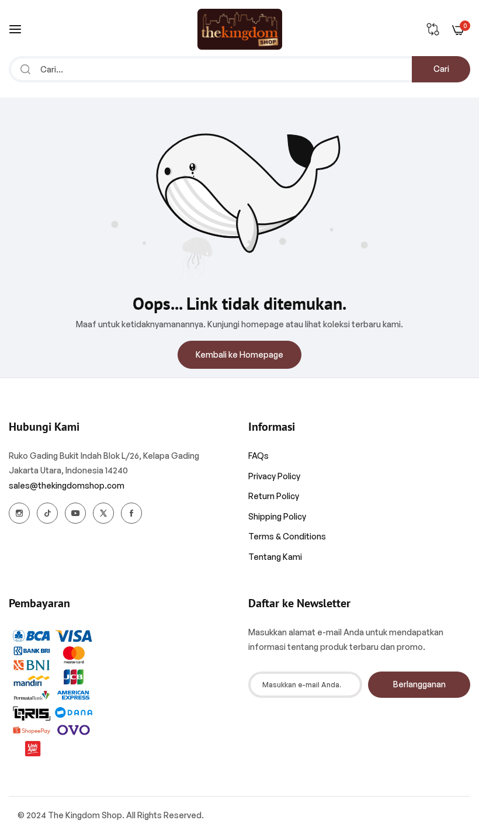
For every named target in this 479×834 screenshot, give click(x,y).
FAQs (258, 456)
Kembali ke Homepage (239, 354)
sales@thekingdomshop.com (66, 485)
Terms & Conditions (287, 536)
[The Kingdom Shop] (239, 29)
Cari (441, 69)
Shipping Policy (277, 516)
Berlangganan (419, 684)
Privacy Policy (274, 476)
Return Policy (273, 496)
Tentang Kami (275, 557)
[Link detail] (19, 513)
